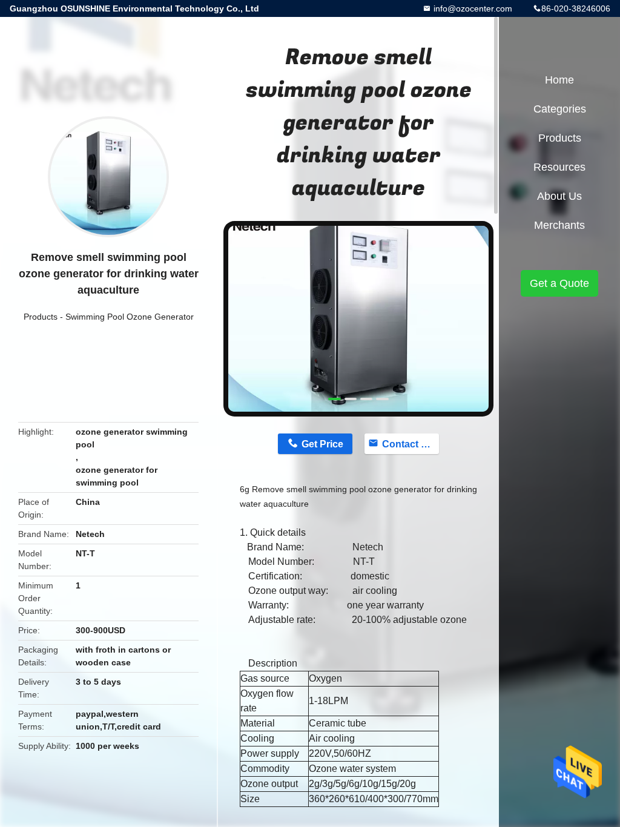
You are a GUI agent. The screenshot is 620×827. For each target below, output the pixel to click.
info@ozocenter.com (471, 8)
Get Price (322, 444)
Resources (559, 167)
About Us (559, 196)
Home (559, 80)
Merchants (559, 225)
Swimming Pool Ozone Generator (129, 316)
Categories (559, 109)
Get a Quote (559, 283)
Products (41, 316)
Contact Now (410, 444)
